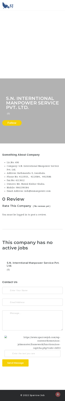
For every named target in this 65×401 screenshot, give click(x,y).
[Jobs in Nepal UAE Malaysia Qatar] (8, 5)
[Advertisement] (32, 44)
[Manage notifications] (57, 394)
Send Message (15, 363)
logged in (22, 214)
